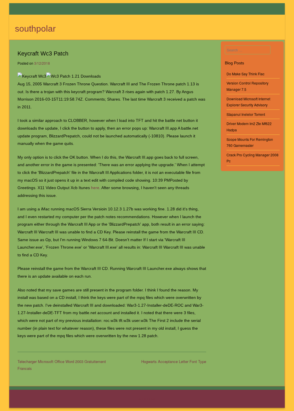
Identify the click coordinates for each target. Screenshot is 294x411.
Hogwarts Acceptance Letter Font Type (173, 361)
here (95, 187)
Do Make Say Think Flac (245, 73)
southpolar (35, 28)
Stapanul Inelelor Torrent (246, 114)
